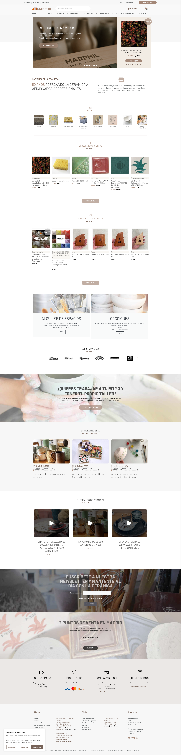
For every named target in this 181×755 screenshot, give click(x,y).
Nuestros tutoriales (127, 470)
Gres (112, 178)
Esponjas (54, 178)
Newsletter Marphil (134, 731)
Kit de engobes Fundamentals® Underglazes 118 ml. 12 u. (60, 263)
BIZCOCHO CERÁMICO (125, 13)
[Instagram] (137, 738)
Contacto (131, 733)
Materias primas (68, 126)
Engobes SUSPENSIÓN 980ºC (60, 254)
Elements (74, 178)
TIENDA (35, 13)
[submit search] (87, 8)
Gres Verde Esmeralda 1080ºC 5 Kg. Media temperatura (119, 184)
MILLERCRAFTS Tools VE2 (140, 255)
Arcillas (46, 13)
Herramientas (98, 126)
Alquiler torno (86, 729)
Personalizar (11, 747)
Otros (127, 126)
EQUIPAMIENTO (89, 13)
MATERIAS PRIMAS (74, 13)
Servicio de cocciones (89, 723)
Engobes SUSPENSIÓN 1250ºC (60, 252)
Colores (58, 13)
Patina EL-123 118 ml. (80, 181)
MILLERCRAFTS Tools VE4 (120, 255)
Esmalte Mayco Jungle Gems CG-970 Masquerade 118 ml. (133, 51)
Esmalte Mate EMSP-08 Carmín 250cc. (99, 182)
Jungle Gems (36, 178)
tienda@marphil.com (69, 730)
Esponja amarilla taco (60, 181)
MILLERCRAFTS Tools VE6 (80, 255)
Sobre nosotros (133, 718)
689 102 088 (45, 3)
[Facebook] (129, 738)
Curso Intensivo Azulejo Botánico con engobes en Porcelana (40, 257)
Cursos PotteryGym (37, 252)
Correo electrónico (76, 593)
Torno (73, 252)
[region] (24, 740)
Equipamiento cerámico (42, 725)
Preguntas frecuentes (135, 729)
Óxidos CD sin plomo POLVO (139, 178)
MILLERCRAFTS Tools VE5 (100, 255)
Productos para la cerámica (52, 470)
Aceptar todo (37, 747)
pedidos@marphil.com (69, 728)
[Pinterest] (134, 738)
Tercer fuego (112, 126)
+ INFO (61, 332)
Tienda (36, 718)
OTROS (141, 13)
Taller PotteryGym (88, 718)
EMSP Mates (94, 178)
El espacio (85, 727)
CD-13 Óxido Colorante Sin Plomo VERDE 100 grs (139, 183)
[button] (84, 65)
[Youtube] (132, 738)
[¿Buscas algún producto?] (72, 8)
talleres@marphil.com (111, 726)
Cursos (84, 725)
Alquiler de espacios (89, 721)
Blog (129, 720)
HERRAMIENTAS (105, 13)
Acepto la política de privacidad (91, 598)
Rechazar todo (24, 747)
